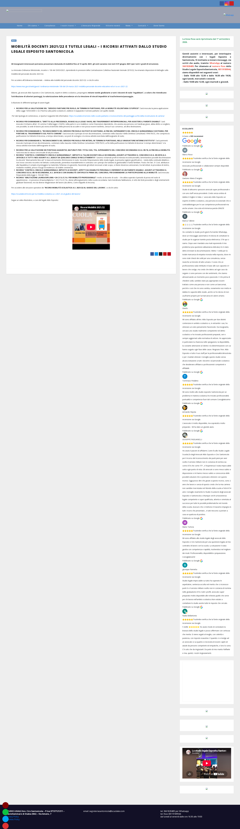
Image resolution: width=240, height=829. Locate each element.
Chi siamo (33, 25)
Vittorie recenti (113, 25)
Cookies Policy (13, 819)
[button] (233, 26)
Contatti (142, 25)
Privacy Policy (12, 816)
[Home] (10, 26)
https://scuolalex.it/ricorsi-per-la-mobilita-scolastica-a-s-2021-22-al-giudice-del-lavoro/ (45, 194)
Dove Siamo (159, 25)
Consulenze (49, 25)
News (128, 25)
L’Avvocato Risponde (90, 25)
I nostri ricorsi (67, 25)
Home (19, 25)
